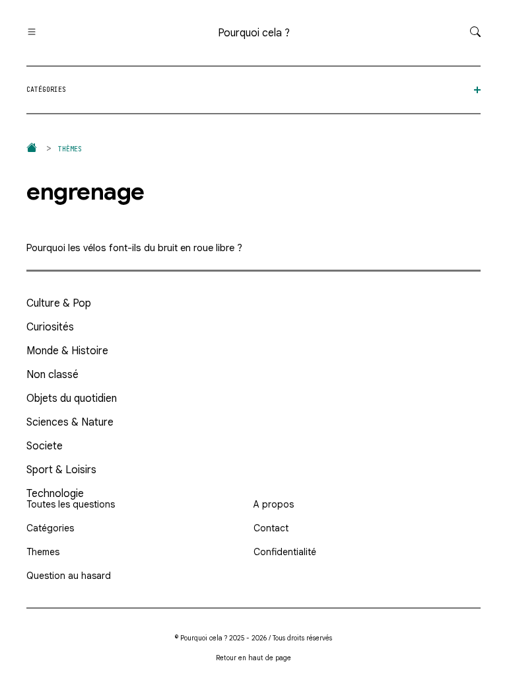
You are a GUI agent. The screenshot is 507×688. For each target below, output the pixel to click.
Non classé (52, 374)
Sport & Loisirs (61, 470)
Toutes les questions (70, 504)
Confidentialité (285, 552)
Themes (42, 552)
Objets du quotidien (71, 398)
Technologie (55, 493)
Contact (271, 528)
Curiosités (50, 327)
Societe (44, 446)
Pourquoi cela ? (254, 33)
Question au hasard (68, 576)
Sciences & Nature (70, 422)
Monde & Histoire (67, 351)
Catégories (50, 528)
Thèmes (70, 149)
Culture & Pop (58, 303)
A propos (274, 504)
